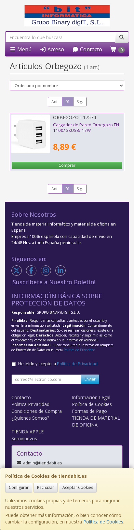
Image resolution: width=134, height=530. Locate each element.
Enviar (90, 379)
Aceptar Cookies (77, 487)
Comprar (67, 165)
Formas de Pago (89, 411)
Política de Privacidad (79, 350)
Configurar (19, 487)
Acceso (55, 49)
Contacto (90, 49)
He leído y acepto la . (58, 363)
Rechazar (45, 487)
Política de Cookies (103, 522)
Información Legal (91, 397)
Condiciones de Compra (36, 411)
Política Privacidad (30, 404)
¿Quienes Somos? (30, 418)
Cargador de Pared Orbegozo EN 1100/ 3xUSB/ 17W (86, 127)
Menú (24, 49)
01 (67, 101)
